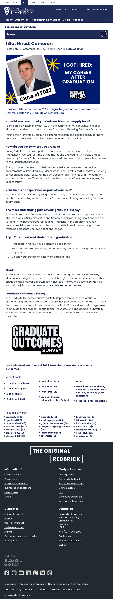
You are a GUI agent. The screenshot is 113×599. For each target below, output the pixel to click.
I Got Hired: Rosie (50, 381)
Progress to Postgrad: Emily (91, 400)
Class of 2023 (74, 49)
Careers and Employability (20, 27)
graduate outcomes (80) (55, 423)
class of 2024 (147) (16, 426)
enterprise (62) (49, 435)
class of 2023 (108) (16, 429)
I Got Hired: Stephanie (17, 383)
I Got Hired (56, 365)
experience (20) (84, 436)
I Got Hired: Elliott (15, 399)
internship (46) (84, 420)
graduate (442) (14, 417)
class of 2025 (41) (86, 426)
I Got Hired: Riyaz (50, 386)
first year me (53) (85, 417)
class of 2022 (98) (16, 432)
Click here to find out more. (64, 285)
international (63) (51, 432)
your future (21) (84, 432)
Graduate (24, 365)
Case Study (71, 365)
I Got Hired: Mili (14, 393)
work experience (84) (52, 420)
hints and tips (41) (86, 423)
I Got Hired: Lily (49, 391)
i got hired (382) (14, 420)
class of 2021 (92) (15, 436)
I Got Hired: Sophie (16, 388)
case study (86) (50, 417)
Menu (11, 34)
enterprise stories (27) (88, 429)
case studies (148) (16, 423)
